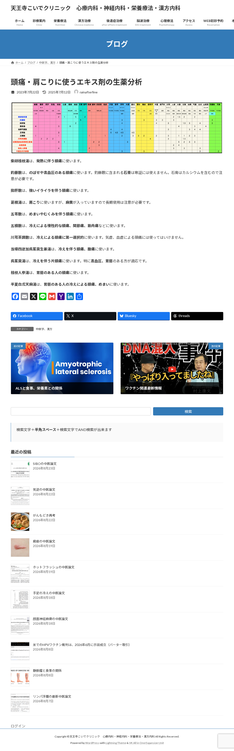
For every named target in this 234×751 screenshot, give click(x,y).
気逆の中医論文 (44, 489)
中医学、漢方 (44, 329)
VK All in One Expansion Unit (146, 743)
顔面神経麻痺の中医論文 (50, 619)
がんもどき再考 (44, 515)
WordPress (92, 743)
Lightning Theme (116, 743)
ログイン (18, 726)
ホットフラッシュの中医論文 (53, 567)
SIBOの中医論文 (45, 464)
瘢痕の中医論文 (44, 541)
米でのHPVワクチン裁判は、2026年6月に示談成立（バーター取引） (82, 645)
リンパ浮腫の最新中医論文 (52, 696)
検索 (188, 411)
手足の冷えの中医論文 (49, 593)
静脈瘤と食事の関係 (47, 670)
